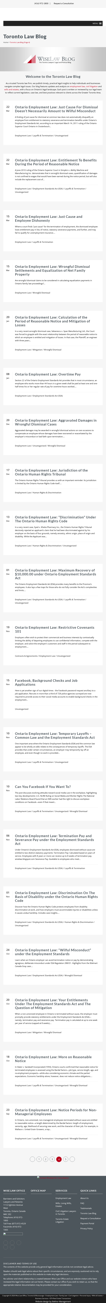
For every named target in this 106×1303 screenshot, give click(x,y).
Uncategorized (61, 135)
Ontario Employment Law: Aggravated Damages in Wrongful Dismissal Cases (56, 422)
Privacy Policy (86, 1228)
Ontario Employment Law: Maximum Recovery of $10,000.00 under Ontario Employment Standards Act (55, 574)
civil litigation (92, 86)
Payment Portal (87, 1223)
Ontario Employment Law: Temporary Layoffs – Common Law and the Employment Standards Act (55, 735)
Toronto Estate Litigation (62, 1220)
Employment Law (23, 135)
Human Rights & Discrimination (47, 492)
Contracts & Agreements (26, 656)
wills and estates (11, 89)
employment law (77, 86)
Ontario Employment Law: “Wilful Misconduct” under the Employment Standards (53, 952)
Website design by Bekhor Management (53, 1301)
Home (5, 42)
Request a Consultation (64, 3)
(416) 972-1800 (41, 3)
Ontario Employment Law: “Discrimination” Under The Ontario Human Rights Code (55, 519)
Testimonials (86, 1208)
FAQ (82, 1203)
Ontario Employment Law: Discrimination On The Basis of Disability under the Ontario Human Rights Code (56, 897)
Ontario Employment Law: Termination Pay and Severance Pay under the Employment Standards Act (54, 840)
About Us (84, 1198)
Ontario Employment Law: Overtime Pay (48, 374)
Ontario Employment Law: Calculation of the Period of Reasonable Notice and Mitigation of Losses (52, 321)
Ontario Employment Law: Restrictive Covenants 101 (54, 629)
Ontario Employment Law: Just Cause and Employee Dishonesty (48, 218)
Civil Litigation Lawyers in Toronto (66, 1212)
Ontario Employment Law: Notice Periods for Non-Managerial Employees (56, 1112)
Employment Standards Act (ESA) (48, 188)
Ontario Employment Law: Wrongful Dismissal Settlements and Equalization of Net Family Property (52, 270)
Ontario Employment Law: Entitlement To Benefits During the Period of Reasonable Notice (56, 162)
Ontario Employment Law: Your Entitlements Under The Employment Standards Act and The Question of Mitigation (53, 1004)
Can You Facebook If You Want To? (43, 787)
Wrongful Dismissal (41, 292)
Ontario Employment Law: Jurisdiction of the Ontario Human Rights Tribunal (51, 472)
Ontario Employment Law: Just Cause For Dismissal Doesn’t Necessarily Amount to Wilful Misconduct (56, 109)
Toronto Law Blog (88, 1213)
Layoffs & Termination (43, 135)
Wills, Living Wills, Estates (63, 1204)
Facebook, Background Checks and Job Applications (46, 682)
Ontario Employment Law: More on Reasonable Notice (53, 1059)
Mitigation (37, 349)
